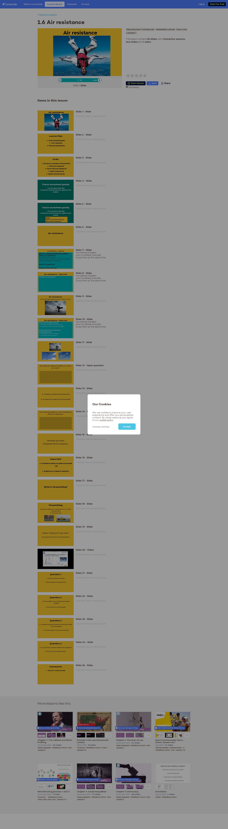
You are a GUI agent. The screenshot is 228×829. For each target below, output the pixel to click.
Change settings (101, 426)
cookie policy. (106, 420)
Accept (127, 426)
